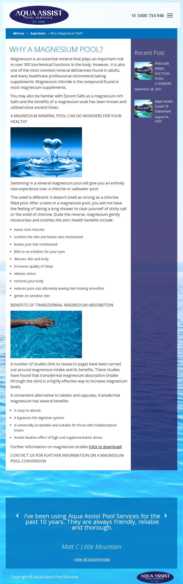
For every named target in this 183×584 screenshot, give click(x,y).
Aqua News (38, 33)
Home (20, 33)
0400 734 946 (151, 15)
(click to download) (105, 446)
